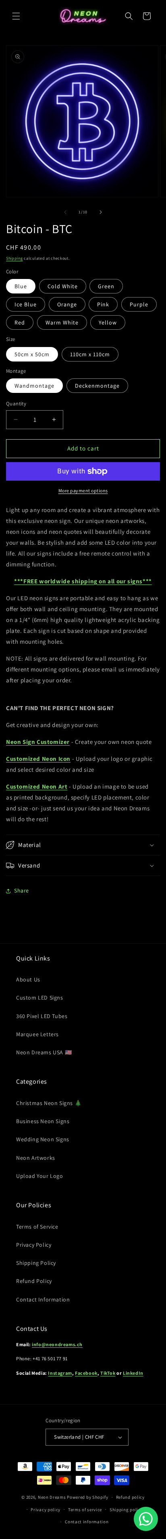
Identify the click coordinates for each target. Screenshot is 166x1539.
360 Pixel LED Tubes (41, 1016)
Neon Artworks (35, 1157)
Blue (21, 286)
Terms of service (85, 1509)
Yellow (108, 322)
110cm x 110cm (90, 354)
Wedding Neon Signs (42, 1139)
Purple (139, 304)
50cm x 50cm (32, 354)
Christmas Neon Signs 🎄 (48, 1103)
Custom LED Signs (39, 997)
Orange (67, 304)
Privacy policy (45, 1509)
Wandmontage (34, 385)
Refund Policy (34, 1281)
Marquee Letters (37, 1034)
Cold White (63, 286)
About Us (28, 979)
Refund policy (130, 1497)
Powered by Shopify (87, 1497)
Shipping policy (126, 1509)
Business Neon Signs (42, 1121)
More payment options (83, 491)
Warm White (62, 322)
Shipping (14, 258)
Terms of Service (37, 1226)
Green (106, 286)
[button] (16, 16)
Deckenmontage (97, 385)
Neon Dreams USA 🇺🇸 (44, 1052)
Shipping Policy (36, 1262)
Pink (103, 304)
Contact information (86, 1522)
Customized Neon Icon (38, 758)
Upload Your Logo (39, 1176)
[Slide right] (101, 212)
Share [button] (21, 890)
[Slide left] (65, 212)
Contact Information (43, 1299)
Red (20, 322)
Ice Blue (26, 304)
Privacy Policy (33, 1244)
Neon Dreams (52, 1497)
